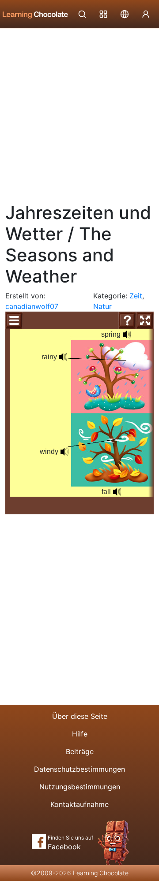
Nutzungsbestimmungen (79, 786)
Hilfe (79, 733)
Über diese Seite (79, 716)
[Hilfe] (127, 320)
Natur (102, 306)
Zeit (135, 295)
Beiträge (80, 751)
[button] (126, 334)
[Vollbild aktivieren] (145, 320)
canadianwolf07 (31, 306)
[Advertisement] (79, 112)
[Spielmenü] (14, 320)
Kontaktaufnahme (79, 804)
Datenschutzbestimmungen (79, 769)
